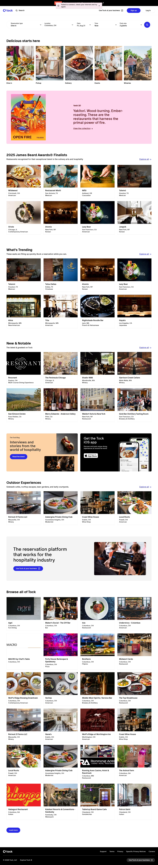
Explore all (144, 159)
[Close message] (99, 5)
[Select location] (72, 24)
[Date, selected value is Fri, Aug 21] (90, 24)
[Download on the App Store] (98, 455)
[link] (23, 182)
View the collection (82, 128)
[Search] (147, 25)
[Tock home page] (8, 10)
